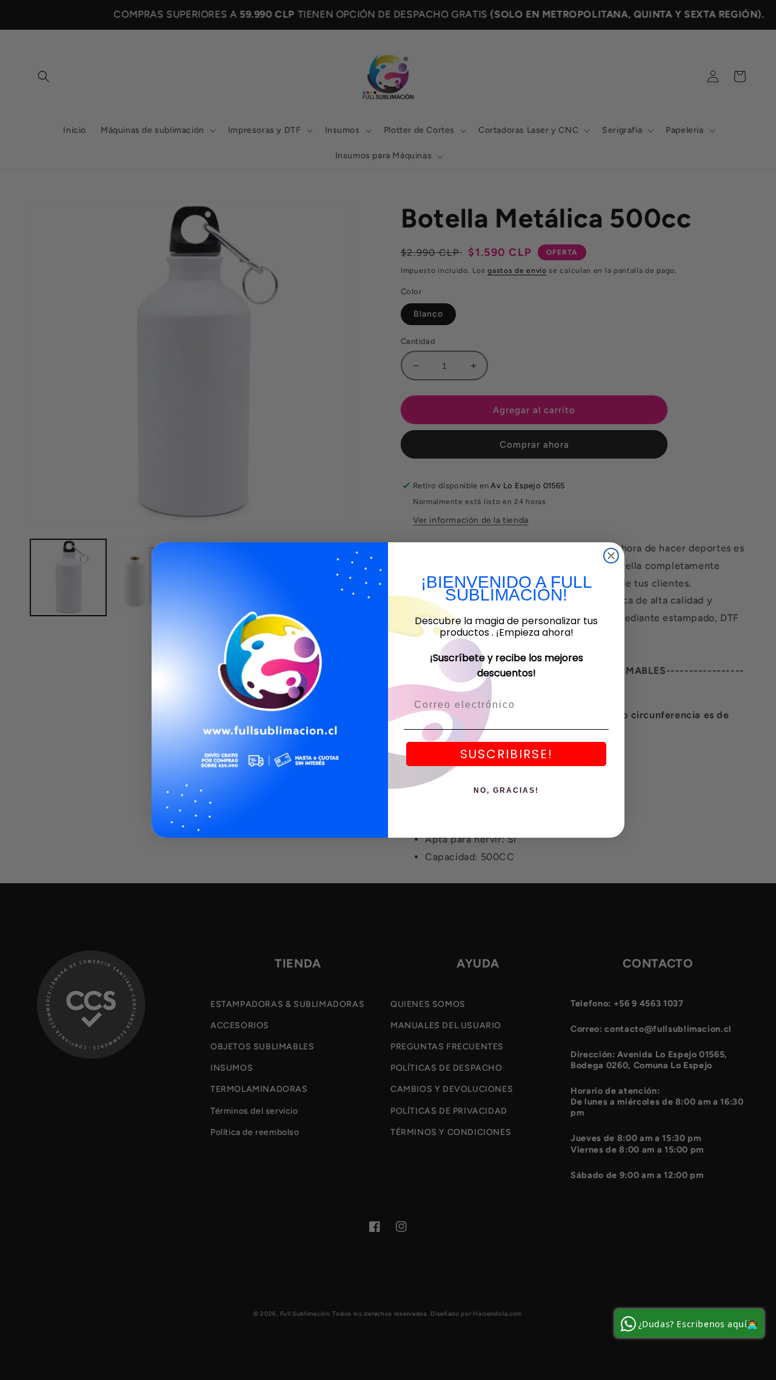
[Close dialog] (611, 555)
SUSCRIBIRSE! (506, 754)
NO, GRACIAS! (506, 790)
